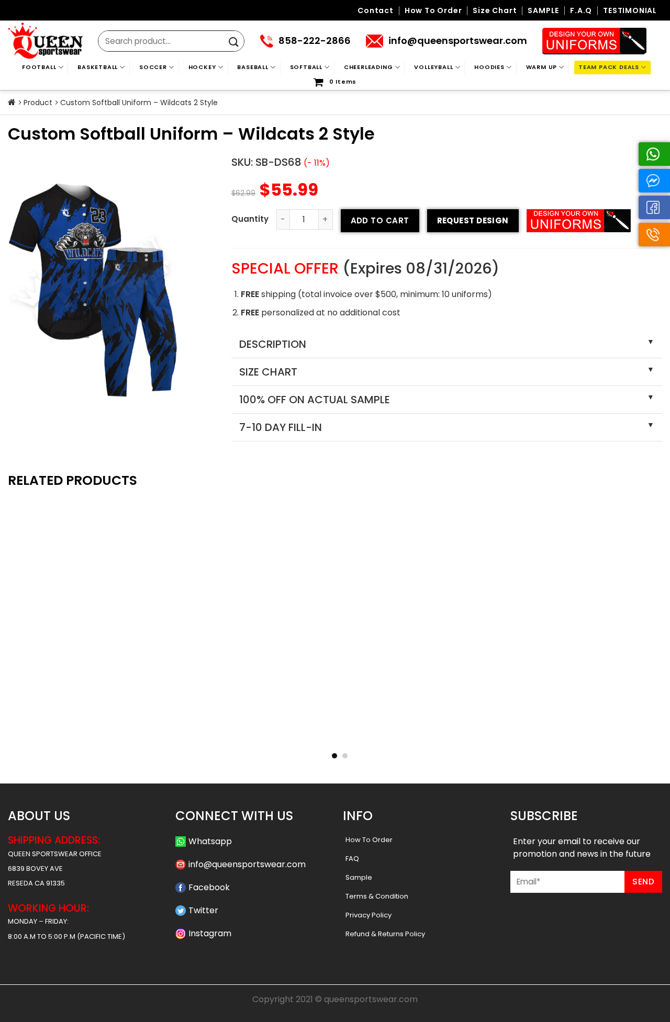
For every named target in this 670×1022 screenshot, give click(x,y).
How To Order (369, 840)
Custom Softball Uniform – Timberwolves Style (202, 734)
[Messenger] (654, 180)
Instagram (209, 933)
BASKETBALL (97, 67)
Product (38, 102)
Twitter (203, 910)
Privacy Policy (368, 915)
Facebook (209, 887)
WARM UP (541, 67)
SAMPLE (543, 10)
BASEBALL (252, 67)
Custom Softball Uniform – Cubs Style (69, 734)
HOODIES (489, 67)
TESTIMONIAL (630, 10)
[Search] (234, 42)
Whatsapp (210, 841)
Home (12, 102)
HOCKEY (202, 67)
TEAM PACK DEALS (608, 67)
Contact (376, 10)
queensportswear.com (371, 999)
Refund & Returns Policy (385, 934)
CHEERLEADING (368, 67)
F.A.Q (581, 10)
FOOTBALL (39, 67)
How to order (433, 10)
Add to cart (380, 220)
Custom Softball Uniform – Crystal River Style (335, 734)
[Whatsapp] (654, 154)
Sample (358, 877)
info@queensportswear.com (247, 864)
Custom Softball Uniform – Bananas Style (601, 734)
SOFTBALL (306, 67)
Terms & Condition (376, 896)
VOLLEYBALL (433, 67)
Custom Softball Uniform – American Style (468, 734)
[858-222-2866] (654, 234)
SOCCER (153, 67)
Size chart (495, 10)
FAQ (352, 859)
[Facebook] (654, 207)
